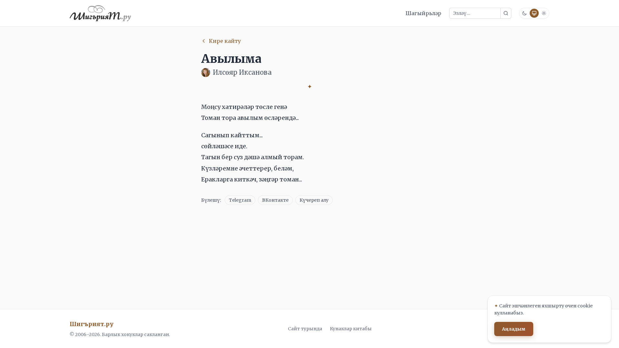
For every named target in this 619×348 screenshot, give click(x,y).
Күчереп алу (314, 200)
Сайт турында (305, 329)
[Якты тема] (543, 13)
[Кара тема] (524, 13)
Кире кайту (225, 41)
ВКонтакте (275, 200)
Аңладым (514, 329)
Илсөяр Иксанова (242, 72)
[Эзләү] (506, 13)
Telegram (240, 200)
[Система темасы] (534, 13)
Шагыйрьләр (423, 13)
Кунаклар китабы (351, 329)
